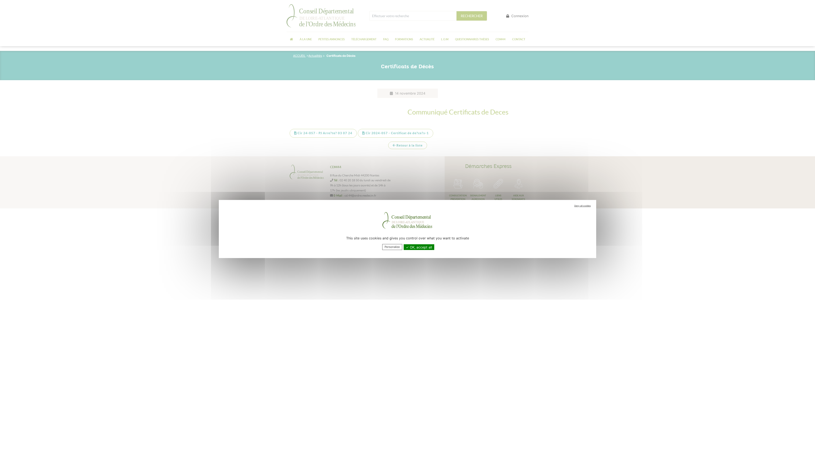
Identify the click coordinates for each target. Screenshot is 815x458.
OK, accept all (420, 247)
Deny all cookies (582, 205)
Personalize (392, 247)
